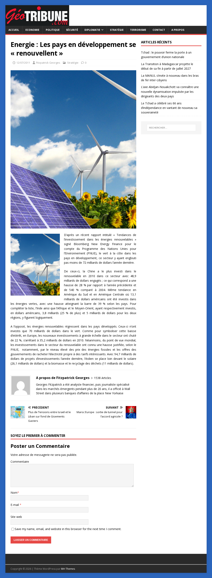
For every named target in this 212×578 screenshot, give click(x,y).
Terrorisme (138, 30)
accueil (13, 30)
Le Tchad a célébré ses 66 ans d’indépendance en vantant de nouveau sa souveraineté (169, 107)
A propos (177, 30)
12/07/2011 (23, 62)
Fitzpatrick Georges (48, 62)
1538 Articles (102, 378)
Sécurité (72, 30)
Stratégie (117, 30)
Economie (32, 30)
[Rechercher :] (171, 127)
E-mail (15, 505)
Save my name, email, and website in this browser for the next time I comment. (68, 529)
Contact (159, 30)
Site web (16, 517)
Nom (14, 493)
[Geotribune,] (37, 23)
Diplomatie (92, 30)
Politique (53, 30)
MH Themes (68, 569)
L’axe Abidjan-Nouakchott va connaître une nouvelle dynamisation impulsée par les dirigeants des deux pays (170, 91)
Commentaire (20, 462)
